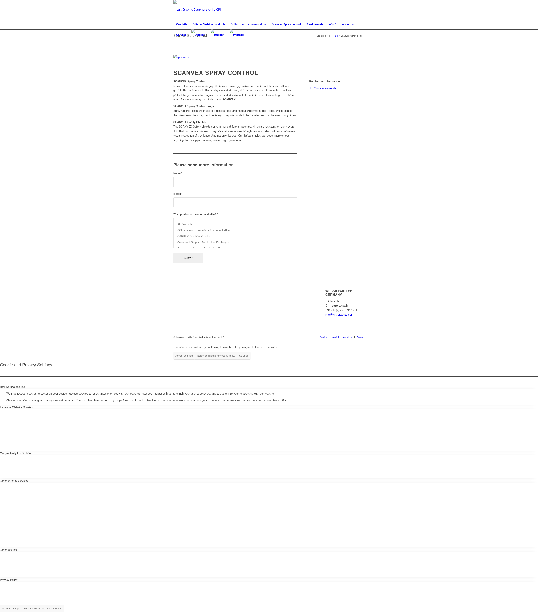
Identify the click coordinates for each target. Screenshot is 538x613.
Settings (243, 355)
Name (177, 173)
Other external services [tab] (14, 481)
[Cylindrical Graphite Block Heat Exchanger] (235, 242)
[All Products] (235, 224)
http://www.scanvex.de (322, 88)
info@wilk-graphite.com (339, 314)
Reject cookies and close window (216, 355)
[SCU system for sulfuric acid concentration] (235, 230)
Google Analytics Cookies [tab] (16, 453)
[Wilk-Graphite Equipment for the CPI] (197, 9)
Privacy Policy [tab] (9, 580)
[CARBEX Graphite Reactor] (235, 236)
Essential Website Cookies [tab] (16, 407)
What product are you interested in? (195, 214)
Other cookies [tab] (8, 549)
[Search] (362, 34)
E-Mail (177, 194)
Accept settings (184, 355)
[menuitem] (181, 24)
